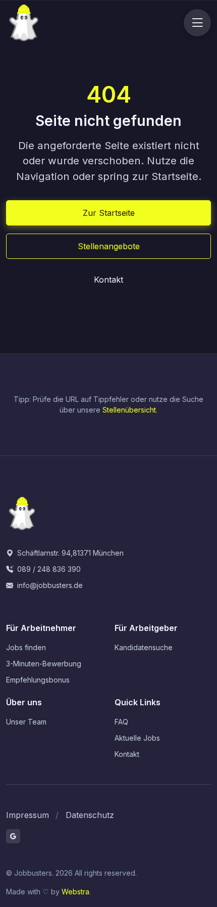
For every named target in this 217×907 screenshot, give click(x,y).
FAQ (121, 721)
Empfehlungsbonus (38, 679)
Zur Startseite (109, 213)
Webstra (75, 891)
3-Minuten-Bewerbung (43, 663)
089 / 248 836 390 (48, 569)
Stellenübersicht (129, 409)
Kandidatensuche (144, 647)
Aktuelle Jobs (137, 738)
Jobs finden (26, 647)
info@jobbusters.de (49, 585)
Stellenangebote (109, 246)
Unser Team (26, 721)
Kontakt (108, 280)
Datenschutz (90, 815)
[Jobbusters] (50, 22)
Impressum (27, 815)
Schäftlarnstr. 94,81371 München (69, 553)
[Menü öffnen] (197, 22)
